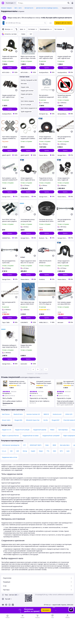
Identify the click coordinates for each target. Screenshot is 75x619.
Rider (47, 445)
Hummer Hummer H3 (33, 414)
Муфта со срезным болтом (10, 435)
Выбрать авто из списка (63, 23)
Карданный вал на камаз (31, 435)
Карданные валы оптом (9, 457)
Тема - (9, 595)
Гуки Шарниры (63, 430)
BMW (54, 445)
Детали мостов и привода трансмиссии (47, 8)
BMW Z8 (46, 414)
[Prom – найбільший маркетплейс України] (3, 3)
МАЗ (54, 451)
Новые (52, 430)
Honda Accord (57, 414)
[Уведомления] (72, 3)
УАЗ (11, 451)
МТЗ (61, 451)
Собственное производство (10, 445)
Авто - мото (18, 8)
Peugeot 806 (18, 420)
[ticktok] (13, 605)
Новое (23, 34)
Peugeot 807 (55, 420)
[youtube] (3, 605)
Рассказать (46, 610)
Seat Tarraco (6, 414)
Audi (68, 451)
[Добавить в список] (16, 51)
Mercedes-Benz (65, 445)
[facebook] (6, 605)
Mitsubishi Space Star (33, 420)
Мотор (25, 451)
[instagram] (9, 605)
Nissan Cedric (6, 420)
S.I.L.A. (4, 451)
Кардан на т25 (6, 430)
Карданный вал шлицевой (51, 435)
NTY (24, 445)
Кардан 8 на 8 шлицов (22, 430)
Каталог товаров (6, 8)
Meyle (41, 451)
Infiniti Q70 (68, 414)
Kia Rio (46, 420)
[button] (9, 67)
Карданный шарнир (39, 430)
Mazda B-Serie (18, 414)
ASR (17, 451)
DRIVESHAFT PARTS (35, 445)
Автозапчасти (29, 8)
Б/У (31, 34)
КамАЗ (33, 451)
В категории (10, 3)
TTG (48, 451)
